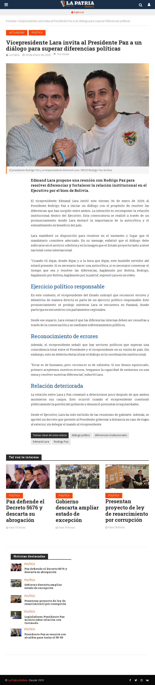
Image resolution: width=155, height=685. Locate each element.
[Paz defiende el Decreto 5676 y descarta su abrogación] (28, 476)
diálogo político (81, 435)
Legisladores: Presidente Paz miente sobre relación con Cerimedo (44, 620)
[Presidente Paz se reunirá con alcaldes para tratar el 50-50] (16, 632)
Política (37, 32)
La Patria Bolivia (17, 680)
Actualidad (16, 32)
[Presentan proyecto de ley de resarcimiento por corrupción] (127, 476)
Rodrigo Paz (61, 441)
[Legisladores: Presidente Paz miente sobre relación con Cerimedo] (16, 615)
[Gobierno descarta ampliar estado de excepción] (77, 476)
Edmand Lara (41, 441)
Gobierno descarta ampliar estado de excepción (77, 510)
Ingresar (78, 12)
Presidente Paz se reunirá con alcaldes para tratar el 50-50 (45, 636)
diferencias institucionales (111, 435)
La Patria (14, 55)
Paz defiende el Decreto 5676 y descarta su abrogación (25, 510)
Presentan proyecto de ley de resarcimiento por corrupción (126, 510)
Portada (11, 21)
